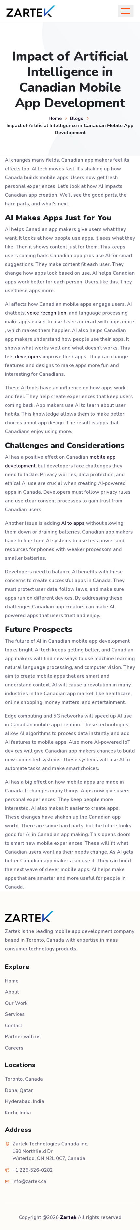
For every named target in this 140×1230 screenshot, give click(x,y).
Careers (14, 1048)
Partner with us (23, 1036)
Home (55, 118)
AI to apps (73, 523)
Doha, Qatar (19, 1090)
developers (28, 356)
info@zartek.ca (29, 1181)
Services (15, 1014)
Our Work (16, 1003)
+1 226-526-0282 (32, 1170)
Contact (13, 1025)
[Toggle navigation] (125, 11)
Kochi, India (18, 1112)
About (12, 992)
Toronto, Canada (24, 1079)
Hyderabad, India (24, 1101)
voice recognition (46, 313)
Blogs (76, 118)
